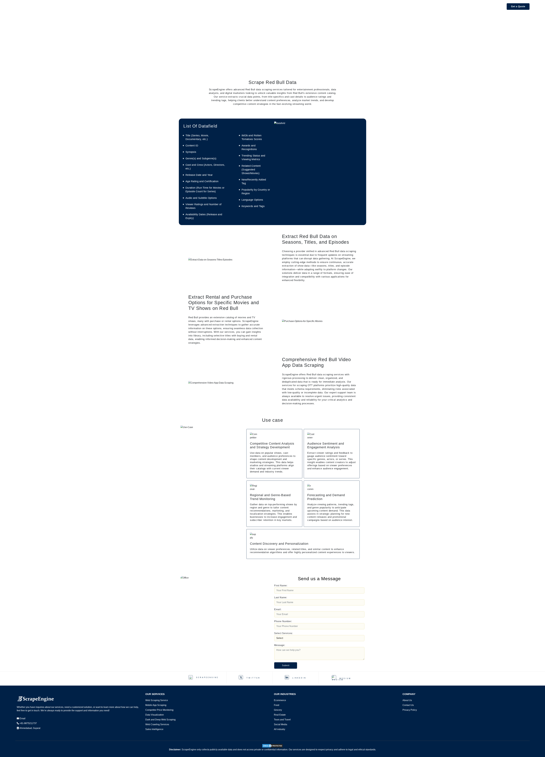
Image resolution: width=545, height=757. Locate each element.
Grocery (278, 710)
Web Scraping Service (156, 700)
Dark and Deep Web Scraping (160, 719)
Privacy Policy (410, 710)
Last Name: (280, 597)
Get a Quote (518, 6)
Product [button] (71, 6)
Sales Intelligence (154, 729)
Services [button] (89, 6)
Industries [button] (109, 6)
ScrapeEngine (207, 677)
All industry (279, 729)
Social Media (280, 724)
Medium (344, 678)
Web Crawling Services (157, 724)
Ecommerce (280, 700)
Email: (277, 609)
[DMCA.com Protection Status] (272, 745)
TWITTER (252, 678)
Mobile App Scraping (155, 705)
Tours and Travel (282, 719)
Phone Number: (283, 621)
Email (22, 718)
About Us (407, 700)
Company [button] (151, 6)
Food (276, 705)
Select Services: (283, 633)
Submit (285, 665)
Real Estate (280, 715)
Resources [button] (130, 6)
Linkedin (298, 678)
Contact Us (408, 705)
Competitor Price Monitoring (159, 710)
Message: (279, 645)
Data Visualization (154, 715)
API (58, 6)
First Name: (280, 585)
